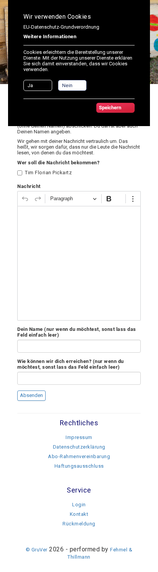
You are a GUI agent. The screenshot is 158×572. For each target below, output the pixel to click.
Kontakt (79, 514)
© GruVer (37, 550)
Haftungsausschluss (79, 466)
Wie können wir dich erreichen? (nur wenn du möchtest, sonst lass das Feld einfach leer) (70, 364)
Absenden (31, 395)
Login (79, 504)
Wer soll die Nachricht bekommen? (58, 162)
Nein (67, 85)
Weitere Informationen (50, 36)
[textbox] (79, 263)
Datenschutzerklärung (79, 447)
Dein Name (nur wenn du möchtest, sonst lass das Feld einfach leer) (76, 332)
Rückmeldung (79, 524)
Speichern (110, 107)
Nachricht (29, 186)
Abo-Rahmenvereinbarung (79, 456)
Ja (30, 85)
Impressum (79, 437)
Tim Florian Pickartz (48, 172)
